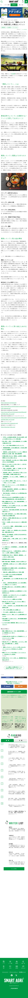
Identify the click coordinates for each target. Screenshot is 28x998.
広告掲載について (22, 972)
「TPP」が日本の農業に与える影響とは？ (11, 609)
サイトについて (5, 972)
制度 (3, 247)
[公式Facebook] (11, 975)
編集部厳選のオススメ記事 (14, 691)
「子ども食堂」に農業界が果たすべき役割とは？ (13, 612)
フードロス (15, 27)
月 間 (20, 740)
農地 (15, 32)
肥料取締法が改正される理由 (8, 559)
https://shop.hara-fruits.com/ (8, 427)
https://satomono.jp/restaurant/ (8, 402)
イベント (10, 232)
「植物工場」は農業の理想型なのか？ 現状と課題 (13, 572)
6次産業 (9, 27)
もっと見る (14, 868)
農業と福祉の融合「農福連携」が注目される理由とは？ (14, 561)
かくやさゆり (24, 29)
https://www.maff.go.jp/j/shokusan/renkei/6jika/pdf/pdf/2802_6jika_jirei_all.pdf (14, 413)
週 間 (7, 740)
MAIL (21, 686)
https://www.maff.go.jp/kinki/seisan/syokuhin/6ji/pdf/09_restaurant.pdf (13, 407)
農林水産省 (3, 404)
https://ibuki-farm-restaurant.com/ (9, 423)
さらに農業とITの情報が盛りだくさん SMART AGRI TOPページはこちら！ (14, 667)
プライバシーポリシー (13, 972)
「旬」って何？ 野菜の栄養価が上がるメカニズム (13, 445)
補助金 (9, 391)
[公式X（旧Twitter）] (16, 975)
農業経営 (3, 27)
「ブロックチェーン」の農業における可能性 (12, 599)
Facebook (8, 686)
